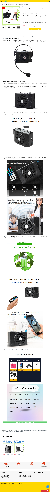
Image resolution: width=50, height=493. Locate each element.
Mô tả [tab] (18, 36)
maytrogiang (38, 430)
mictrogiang (9, 431)
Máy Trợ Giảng (5, 38)
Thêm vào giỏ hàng (36, 29)
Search (44, 1)
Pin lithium (6, 236)
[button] (19, 7)
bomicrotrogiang (29, 430)
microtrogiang (4, 431)
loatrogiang (34, 430)
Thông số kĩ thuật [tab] (24, 36)
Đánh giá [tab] (31, 36)
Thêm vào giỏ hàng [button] (12, 455)
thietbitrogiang (13, 431)
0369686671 (5, 489)
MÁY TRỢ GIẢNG (10, 4)
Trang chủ (3, 4)
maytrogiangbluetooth (43, 430)
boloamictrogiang (24, 430)
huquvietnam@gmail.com (18, 489)
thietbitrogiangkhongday (19, 431)
